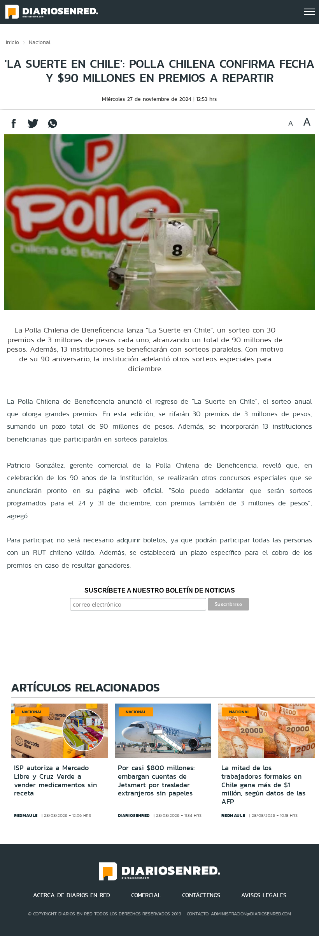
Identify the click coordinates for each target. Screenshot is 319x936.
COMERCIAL (146, 895)
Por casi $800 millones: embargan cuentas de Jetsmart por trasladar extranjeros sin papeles (156, 780)
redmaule (26, 815)
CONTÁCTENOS (201, 895)
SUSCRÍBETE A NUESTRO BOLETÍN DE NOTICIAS (159, 590)
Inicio (12, 42)
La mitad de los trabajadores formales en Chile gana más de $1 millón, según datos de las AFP (263, 784)
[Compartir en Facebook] (13, 127)
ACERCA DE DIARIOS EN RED (71, 895)
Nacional (40, 42)
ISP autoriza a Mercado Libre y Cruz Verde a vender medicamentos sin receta (55, 780)
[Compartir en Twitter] (33, 127)
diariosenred (134, 815)
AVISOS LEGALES (263, 895)
